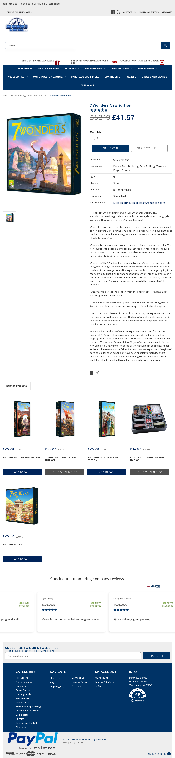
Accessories (16, 76)
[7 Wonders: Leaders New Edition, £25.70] (107, 419)
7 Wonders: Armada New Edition (60, 458)
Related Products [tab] (16, 385)
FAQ (52, 682)
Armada (115, 331)
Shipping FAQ (57, 686)
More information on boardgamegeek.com (139, 202)
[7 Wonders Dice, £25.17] (22, 506)
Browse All (71, 68)
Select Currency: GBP (18, 12)
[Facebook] (113, 12)
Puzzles (131, 76)
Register (154, 12)
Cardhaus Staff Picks (85, 76)
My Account (101, 677)
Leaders (94, 331)
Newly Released (48, 68)
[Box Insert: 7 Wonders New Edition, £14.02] (150, 419)
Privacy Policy (79, 682)
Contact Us (129, 12)
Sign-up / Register (105, 682)
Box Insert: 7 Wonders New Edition (147, 458)
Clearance (88, 85)
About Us (55, 678)
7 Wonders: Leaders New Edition (103, 458)
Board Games (93, 68)
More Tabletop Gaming (48, 76)
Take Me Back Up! (156, 753)
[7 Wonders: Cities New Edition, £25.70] (22, 419)
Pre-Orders (24, 68)
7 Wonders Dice (12, 544)
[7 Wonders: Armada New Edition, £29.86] (65, 419)
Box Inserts (112, 76)
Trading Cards (120, 68)
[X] (119, 12)
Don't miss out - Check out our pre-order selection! (31, 4)
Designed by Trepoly (73, 742)
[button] (144, 696)
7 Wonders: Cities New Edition (22, 457)
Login (98, 686)
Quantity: (96, 132)
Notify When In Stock (64, 472)
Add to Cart (22, 472)
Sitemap (76, 686)
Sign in (142, 12)
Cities (102, 331)
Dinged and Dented (154, 76)
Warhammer (146, 68)
